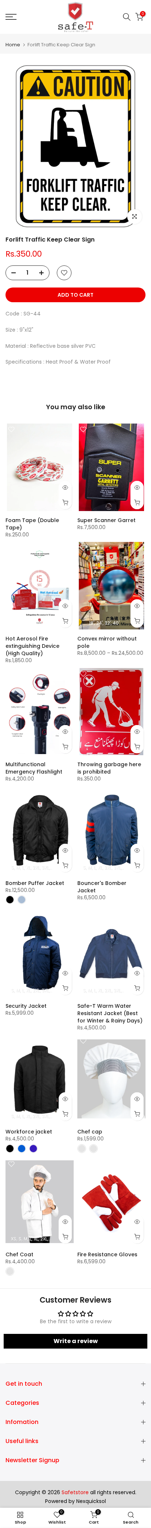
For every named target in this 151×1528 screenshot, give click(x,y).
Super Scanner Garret (106, 520)
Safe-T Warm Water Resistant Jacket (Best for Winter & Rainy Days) (110, 1013)
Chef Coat (19, 1254)
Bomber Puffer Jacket (34, 883)
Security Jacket (26, 1006)
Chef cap (89, 1131)
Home (12, 44)
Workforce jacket (28, 1131)
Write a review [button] (76, 1341)
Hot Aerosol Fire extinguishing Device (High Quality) (32, 646)
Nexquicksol (91, 1501)
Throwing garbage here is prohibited (109, 768)
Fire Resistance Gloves (107, 1254)
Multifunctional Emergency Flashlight (33, 768)
